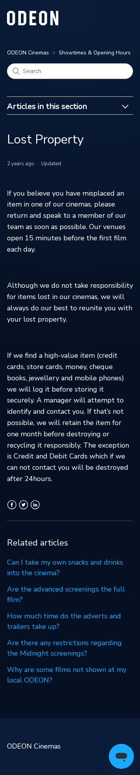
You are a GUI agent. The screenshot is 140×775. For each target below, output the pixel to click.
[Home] (32, 23)
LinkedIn (35, 509)
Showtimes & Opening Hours (95, 52)
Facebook (12, 509)
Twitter (23, 509)
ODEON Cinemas (28, 52)
